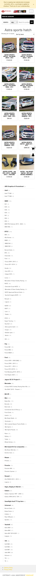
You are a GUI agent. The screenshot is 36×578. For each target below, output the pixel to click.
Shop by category (8, 16)
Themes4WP (29, 575)
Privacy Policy (8, 569)
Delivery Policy (8, 568)
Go (32, 22)
